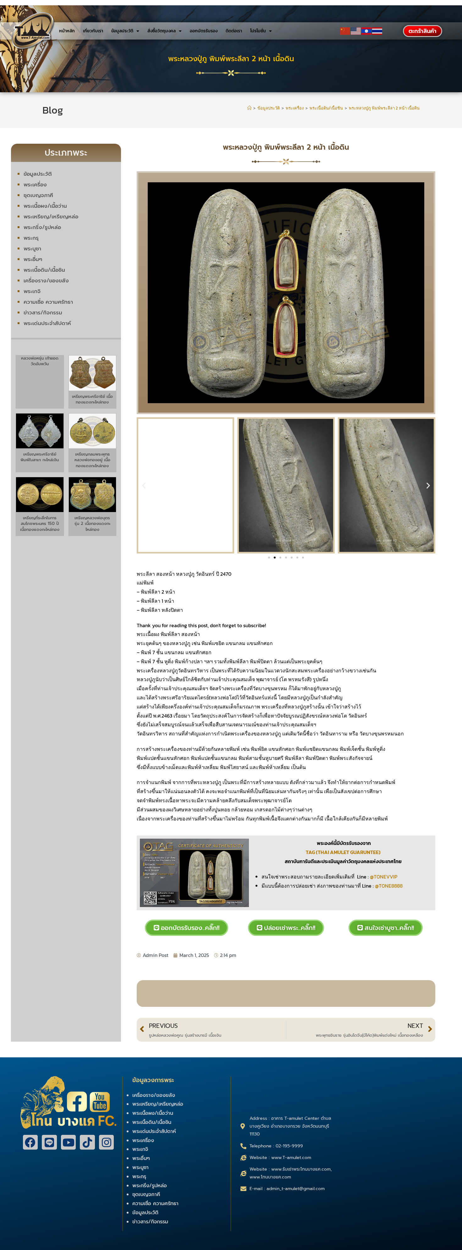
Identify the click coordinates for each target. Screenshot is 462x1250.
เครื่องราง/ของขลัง (46, 280)
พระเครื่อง (35, 184)
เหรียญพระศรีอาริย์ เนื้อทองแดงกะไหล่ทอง (92, 399)
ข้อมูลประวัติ (122, 31)
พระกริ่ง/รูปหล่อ (42, 227)
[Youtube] (68, 1142)
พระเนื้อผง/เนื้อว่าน (45, 206)
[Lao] (366, 31)
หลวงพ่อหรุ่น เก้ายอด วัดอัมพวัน (39, 361)
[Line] (49, 1142)
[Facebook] (30, 1142)
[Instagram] (106, 1142)
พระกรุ (31, 238)
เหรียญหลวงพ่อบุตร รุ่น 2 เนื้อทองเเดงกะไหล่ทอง (92, 523)
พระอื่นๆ (33, 259)
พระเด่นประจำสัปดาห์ (47, 323)
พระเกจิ (32, 291)
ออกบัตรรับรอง (203, 31)
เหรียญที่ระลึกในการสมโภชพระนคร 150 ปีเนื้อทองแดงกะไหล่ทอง (39, 523)
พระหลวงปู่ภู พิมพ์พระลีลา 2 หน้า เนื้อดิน (384, 108)
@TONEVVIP (383, 876)
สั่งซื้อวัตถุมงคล (161, 31)
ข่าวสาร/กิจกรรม (43, 312)
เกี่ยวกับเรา (93, 31)
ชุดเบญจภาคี (38, 195)
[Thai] (377, 31)
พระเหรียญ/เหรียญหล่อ (51, 216)
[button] (144, 485)
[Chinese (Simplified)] (345, 31)
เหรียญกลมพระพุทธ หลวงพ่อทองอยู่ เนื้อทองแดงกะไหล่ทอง (92, 459)
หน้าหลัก (67, 31)
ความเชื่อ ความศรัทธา (48, 302)
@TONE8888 (389, 885)
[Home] (249, 108)
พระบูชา (32, 248)
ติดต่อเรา (234, 31)
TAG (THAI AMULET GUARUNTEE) (344, 852)
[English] (356, 31)
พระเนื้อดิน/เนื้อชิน (44, 270)
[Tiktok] (87, 1142)
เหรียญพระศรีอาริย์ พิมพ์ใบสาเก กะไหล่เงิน (39, 457)
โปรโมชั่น (258, 31)
